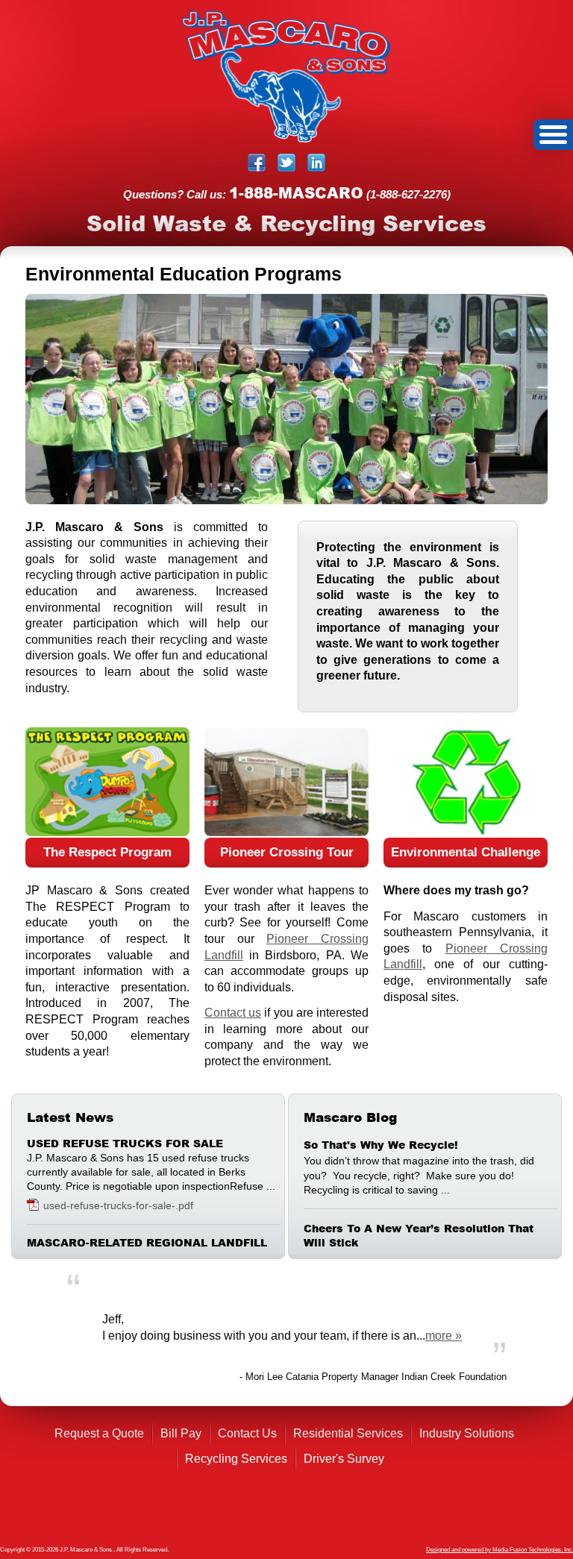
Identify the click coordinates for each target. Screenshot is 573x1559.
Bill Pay (180, 1433)
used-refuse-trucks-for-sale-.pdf (118, 1205)
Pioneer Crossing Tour (287, 852)
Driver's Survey (344, 1458)
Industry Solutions (466, 1433)
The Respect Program (107, 852)
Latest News (70, 1117)
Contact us (232, 1012)
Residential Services (348, 1433)
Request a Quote (99, 1433)
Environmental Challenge (465, 852)
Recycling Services (236, 1458)
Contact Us (247, 1433)
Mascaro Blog (350, 1117)
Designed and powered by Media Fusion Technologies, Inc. (499, 1549)
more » (443, 1335)
